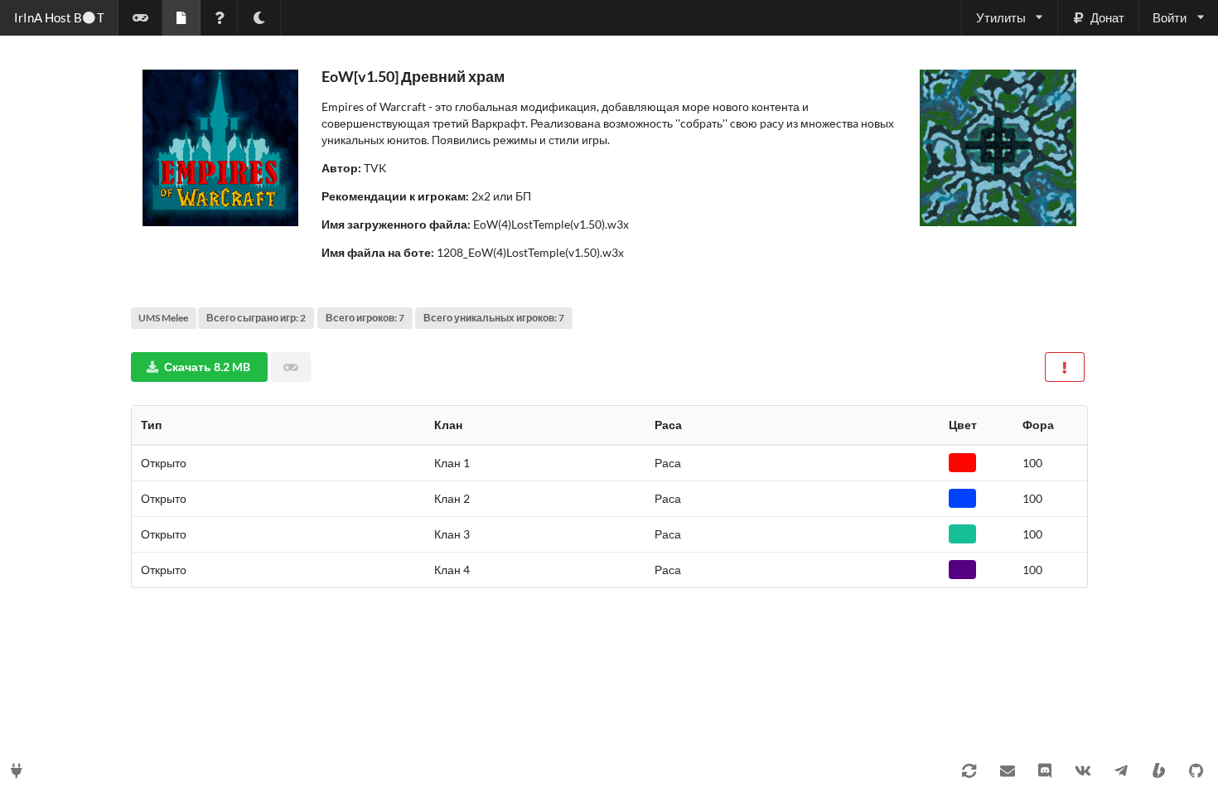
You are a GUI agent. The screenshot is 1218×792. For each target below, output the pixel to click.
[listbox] (1008, 18)
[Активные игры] (140, 18)
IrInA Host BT (59, 17)
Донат (1107, 17)
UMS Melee (163, 317)
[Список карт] (181, 18)
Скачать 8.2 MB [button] (207, 367)
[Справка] (219, 18)
